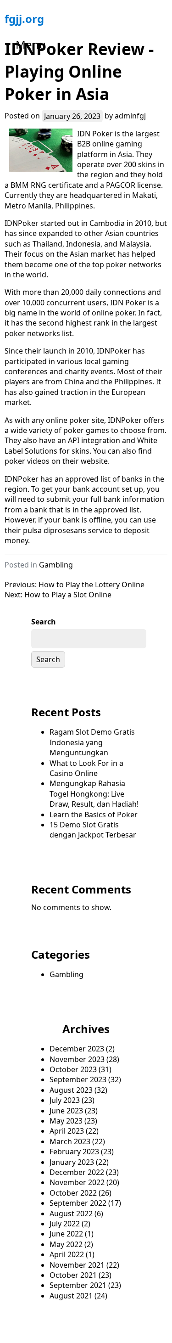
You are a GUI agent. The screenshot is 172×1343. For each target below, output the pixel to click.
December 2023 (77, 1049)
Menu (31, 44)
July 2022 (65, 1224)
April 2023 (67, 1131)
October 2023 (73, 1069)
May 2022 (66, 1244)
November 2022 (77, 1182)
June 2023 (66, 1111)
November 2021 (77, 1265)
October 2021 (73, 1275)
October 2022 (73, 1193)
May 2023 (66, 1121)
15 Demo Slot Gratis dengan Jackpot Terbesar (93, 830)
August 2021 (71, 1296)
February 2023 (74, 1151)
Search (43, 622)
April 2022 (67, 1254)
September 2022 (78, 1203)
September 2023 (78, 1079)
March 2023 (70, 1141)
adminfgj (130, 116)
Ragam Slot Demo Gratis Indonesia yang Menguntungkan (92, 742)
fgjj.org (24, 18)
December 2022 (77, 1172)
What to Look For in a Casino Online (86, 768)
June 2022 (66, 1234)
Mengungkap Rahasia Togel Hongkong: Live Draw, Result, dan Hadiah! (94, 793)
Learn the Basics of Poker (94, 814)
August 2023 (71, 1090)
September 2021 (78, 1285)
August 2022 (71, 1213)
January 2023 (72, 1162)
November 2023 (77, 1059)
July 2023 (65, 1100)
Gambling (56, 565)
